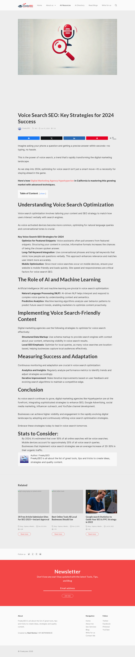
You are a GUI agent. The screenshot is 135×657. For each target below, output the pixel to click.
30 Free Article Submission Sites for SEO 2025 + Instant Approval (33, 518)
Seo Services (91, 627)
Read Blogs (93, 5)
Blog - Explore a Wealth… (27, 526)
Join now (67, 596)
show (42, 193)
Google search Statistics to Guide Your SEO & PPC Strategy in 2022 (101, 519)
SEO (36, 128)
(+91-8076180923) (44, 633)
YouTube (106, 630)
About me (90, 624)
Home (39, 5)
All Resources (65, 5)
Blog (87, 630)
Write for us (106, 5)
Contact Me (90, 636)
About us (50, 5)
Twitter (105, 621)
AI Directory (79, 5)
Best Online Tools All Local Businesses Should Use (64, 518)
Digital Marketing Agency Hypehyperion (52, 180)
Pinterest (106, 627)
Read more (24, 534)
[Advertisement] (67, 95)
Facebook (107, 624)
